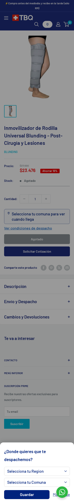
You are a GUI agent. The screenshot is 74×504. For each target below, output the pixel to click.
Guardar (27, 494)
